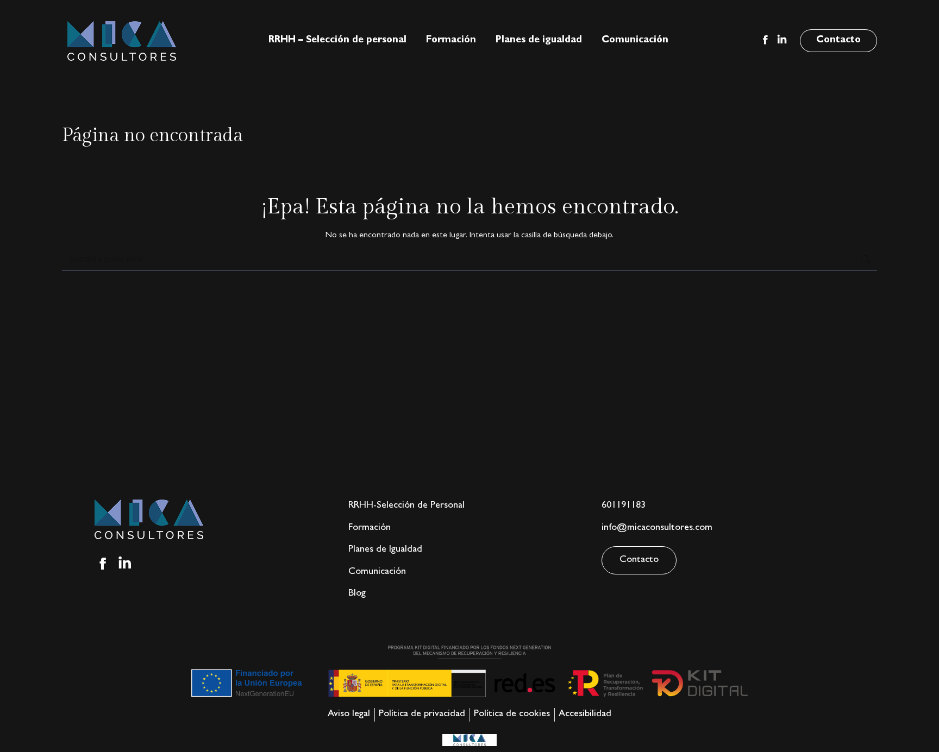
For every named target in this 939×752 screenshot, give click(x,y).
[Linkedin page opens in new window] (782, 40)
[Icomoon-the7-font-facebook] (103, 563)
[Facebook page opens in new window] (765, 40)
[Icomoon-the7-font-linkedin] (125, 563)
